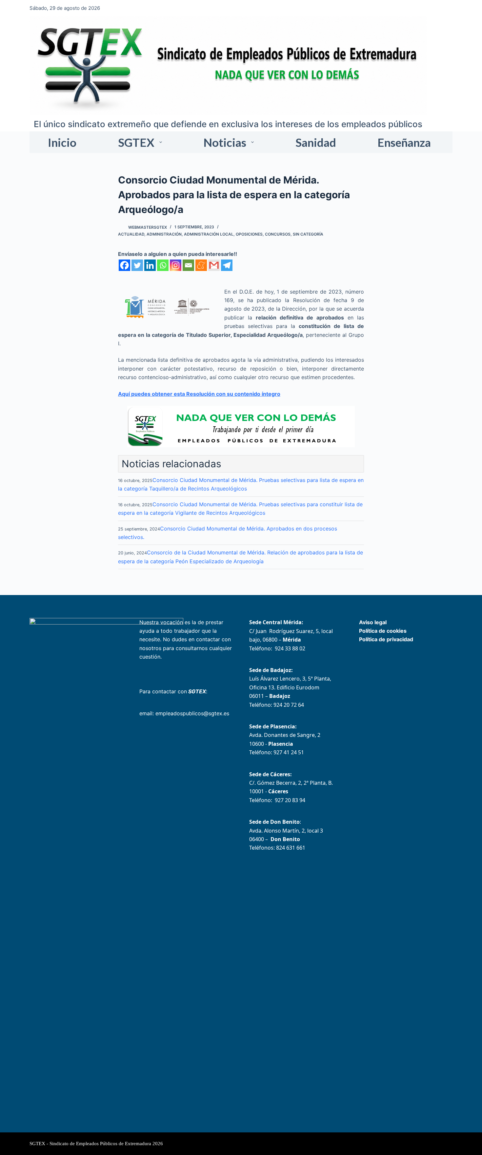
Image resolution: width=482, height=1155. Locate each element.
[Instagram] (175, 265)
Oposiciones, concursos (263, 234)
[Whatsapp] (163, 265)
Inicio (62, 142)
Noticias (224, 142)
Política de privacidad (386, 639)
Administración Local (208, 234)
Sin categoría (308, 234)
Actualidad (131, 234)
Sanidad (315, 142)
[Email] (188, 265)
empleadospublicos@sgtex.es (192, 713)
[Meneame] (201, 265)
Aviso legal (373, 622)
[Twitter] (137, 265)
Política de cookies (383, 630)
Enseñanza (404, 142)
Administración (164, 234)
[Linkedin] (150, 265)
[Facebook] (124, 265)
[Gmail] (214, 265)
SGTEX (136, 142)
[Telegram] (226, 265)
